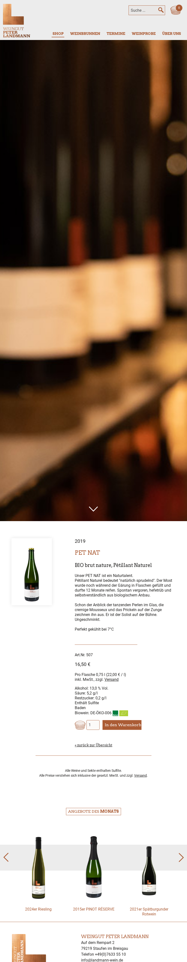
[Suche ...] (161, 10)
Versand (111, 679)
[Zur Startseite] (16, 20)
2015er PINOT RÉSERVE (93, 909)
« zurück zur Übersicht (93, 745)
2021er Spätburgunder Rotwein (149, 911)
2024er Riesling (38, 909)
